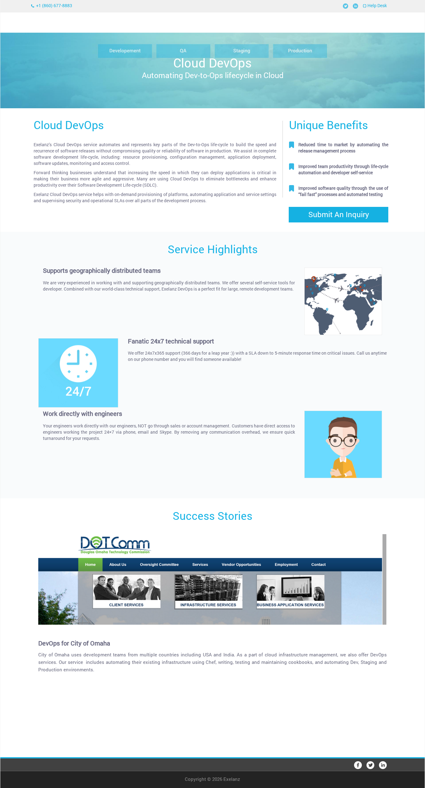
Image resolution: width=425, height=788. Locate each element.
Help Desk (377, 5)
